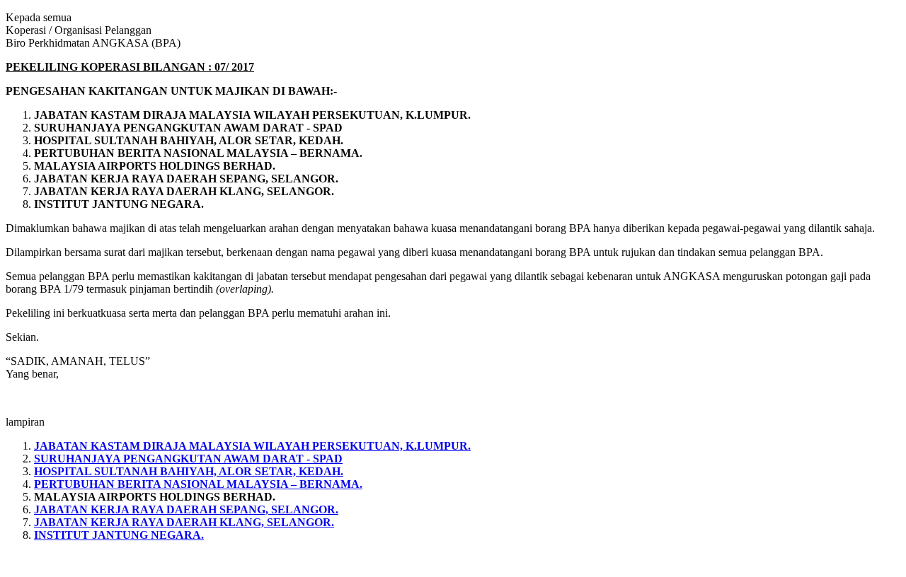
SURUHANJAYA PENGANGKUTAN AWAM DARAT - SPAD (188, 459)
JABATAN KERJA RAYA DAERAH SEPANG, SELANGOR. (186, 509)
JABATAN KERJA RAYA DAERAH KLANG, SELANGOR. (184, 522)
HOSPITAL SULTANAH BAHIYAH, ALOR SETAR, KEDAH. (188, 471)
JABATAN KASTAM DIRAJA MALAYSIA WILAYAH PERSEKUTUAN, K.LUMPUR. (252, 446)
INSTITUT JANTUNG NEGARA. (119, 535)
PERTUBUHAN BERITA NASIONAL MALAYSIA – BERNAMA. (198, 484)
